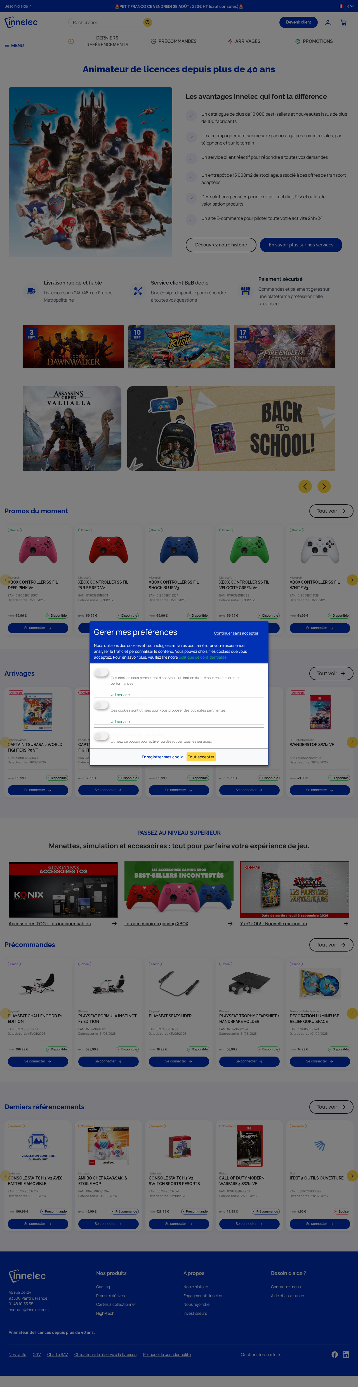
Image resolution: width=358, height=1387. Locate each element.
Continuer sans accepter (236, 633)
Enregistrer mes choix (162, 756)
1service (120, 694)
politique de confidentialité (203, 657)
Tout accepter (201, 756)
